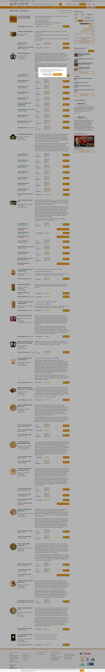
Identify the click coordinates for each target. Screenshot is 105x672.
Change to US (57, 74)
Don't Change (47, 74)
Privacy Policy (33, 670)
